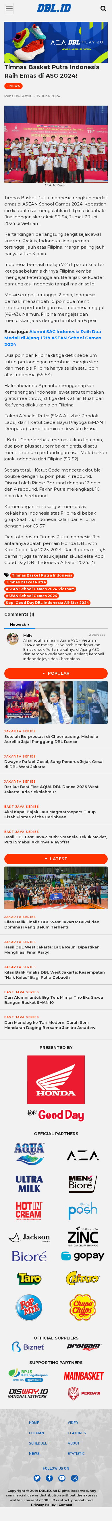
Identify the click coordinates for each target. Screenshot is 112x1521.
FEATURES (77, 1433)
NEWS (34, 1453)
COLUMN (36, 1433)
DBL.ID (45, 1491)
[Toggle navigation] (9, 8)
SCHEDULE (38, 1443)
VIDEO (73, 1422)
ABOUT (74, 1443)
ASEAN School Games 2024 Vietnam (40, 589)
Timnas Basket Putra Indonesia (42, 575)
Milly (27, 635)
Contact (65, 1505)
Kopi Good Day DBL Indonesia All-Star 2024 (47, 603)
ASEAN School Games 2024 (31, 596)
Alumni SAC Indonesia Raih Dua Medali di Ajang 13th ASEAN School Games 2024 (52, 338)
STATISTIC (76, 1453)
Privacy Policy (43, 1505)
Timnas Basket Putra (26, 582)
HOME (34, 1422)
